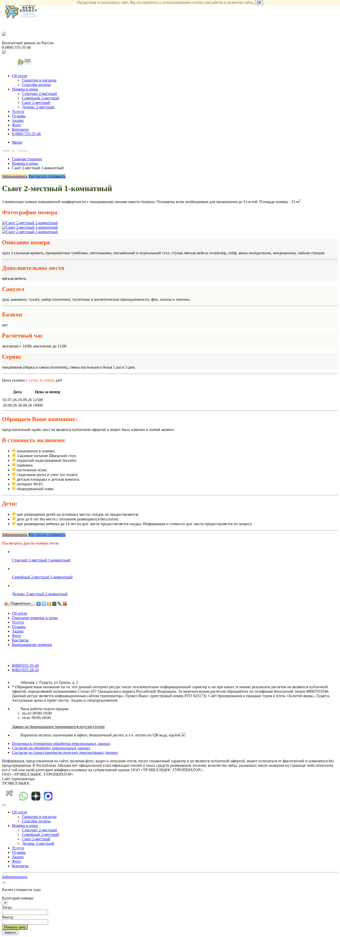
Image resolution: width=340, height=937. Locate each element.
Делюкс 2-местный (38, 107)
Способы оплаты (36, 85)
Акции (18, 120)
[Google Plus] (64, 603)
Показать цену (15, 927)
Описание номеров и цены (35, 618)
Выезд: (8, 917)
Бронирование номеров (32, 644)
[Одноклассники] (49, 603)
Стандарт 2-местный (39, 93)
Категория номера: (18, 898)
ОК (259, 2)
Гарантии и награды (39, 80)
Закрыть (10, 932)
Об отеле (19, 76)
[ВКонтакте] (38, 603)
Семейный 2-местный (40, 98)
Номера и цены (25, 89)
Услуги (18, 111)
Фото (16, 125)
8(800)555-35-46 (25, 665)
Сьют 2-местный (36, 102)
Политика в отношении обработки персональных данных (61, 743)
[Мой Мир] (54, 603)
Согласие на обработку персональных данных (51, 748)
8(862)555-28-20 (25, 670)
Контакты (20, 129)
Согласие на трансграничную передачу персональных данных (65, 752)
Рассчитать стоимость (46, 176)
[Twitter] (44, 603)
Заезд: (7, 907)
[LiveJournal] (59, 603)
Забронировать (14, 176)
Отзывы (19, 116)
